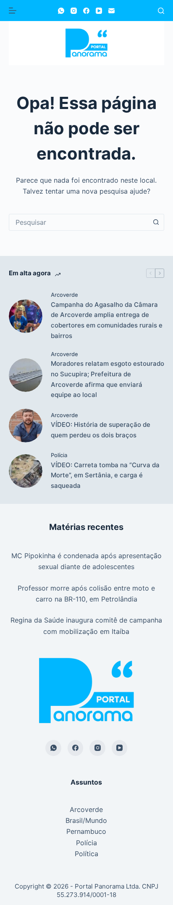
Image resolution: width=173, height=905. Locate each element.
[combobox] (78, 222)
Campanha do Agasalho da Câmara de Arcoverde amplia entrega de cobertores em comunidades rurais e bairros (107, 320)
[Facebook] (86, 11)
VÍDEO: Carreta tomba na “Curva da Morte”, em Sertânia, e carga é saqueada (105, 475)
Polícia (59, 455)
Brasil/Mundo (86, 820)
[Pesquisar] (161, 11)
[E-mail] (111, 11)
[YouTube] (99, 11)
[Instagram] (74, 11)
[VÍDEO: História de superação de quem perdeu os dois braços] (25, 425)
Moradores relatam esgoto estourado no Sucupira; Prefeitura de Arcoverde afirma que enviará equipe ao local (107, 379)
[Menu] (12, 10)
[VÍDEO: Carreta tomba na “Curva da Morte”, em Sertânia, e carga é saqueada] (25, 471)
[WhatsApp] (61, 11)
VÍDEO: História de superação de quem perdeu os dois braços (100, 430)
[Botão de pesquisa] (156, 222)
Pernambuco (86, 831)
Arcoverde (64, 294)
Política (86, 853)
